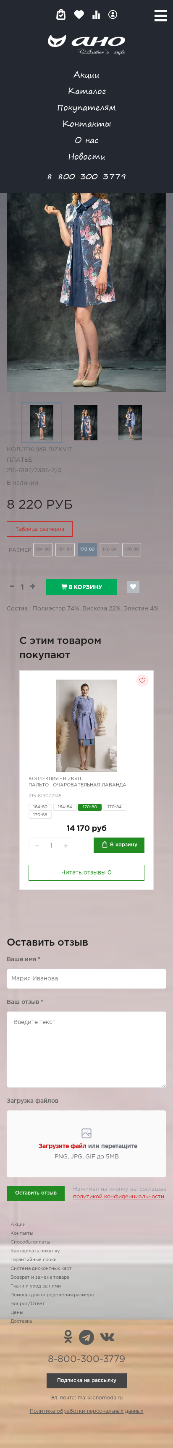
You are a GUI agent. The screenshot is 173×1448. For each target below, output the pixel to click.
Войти (112, 14)
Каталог (87, 91)
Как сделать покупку (35, 1251)
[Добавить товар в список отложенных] (133, 587)
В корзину (84, 587)
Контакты (86, 123)
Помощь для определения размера (52, 1295)
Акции (86, 74)
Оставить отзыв (36, 1193)
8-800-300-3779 (86, 176)
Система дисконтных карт (41, 1269)
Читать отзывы (86, 872)
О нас (87, 140)
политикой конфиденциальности (118, 1197)
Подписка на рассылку (86, 1380)
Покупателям (86, 107)
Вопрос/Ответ (27, 1304)
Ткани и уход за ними (35, 1286)
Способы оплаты (30, 1242)
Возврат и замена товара (39, 1277)
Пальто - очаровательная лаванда (77, 785)
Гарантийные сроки (33, 1260)
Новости (86, 156)
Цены (16, 1313)
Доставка (21, 1321)
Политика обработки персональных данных (87, 1411)
